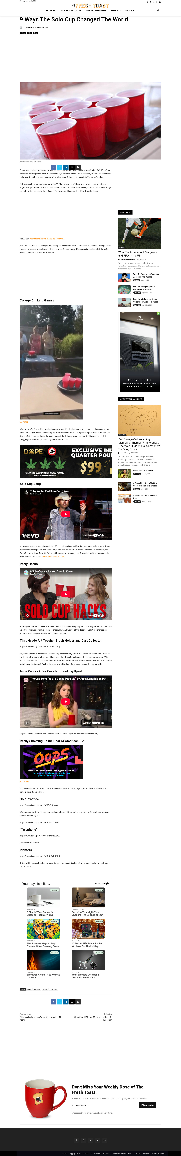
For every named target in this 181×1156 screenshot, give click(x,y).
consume (37, 989)
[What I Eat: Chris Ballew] (124, 473)
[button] (158, 10)
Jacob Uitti (29, 27)
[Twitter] (59, 167)
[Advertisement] (90, 58)
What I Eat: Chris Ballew (143, 471)
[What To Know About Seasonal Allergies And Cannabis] (124, 277)
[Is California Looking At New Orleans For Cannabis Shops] (124, 302)
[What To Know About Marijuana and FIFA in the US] (139, 233)
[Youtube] (104, 1140)
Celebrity (137, 474)
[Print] (78, 167)
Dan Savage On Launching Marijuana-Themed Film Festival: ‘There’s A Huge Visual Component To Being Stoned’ (139, 444)
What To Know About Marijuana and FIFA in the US (137, 254)
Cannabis (137, 292)
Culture (23, 33)
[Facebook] (53, 167)
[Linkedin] (66, 167)
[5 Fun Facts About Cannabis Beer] (124, 498)
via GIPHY (24, 422)
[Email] (72, 167)
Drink (29, 33)
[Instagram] (83, 1140)
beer (29, 989)
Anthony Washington (126, 259)
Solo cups (53, 989)
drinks (45, 989)
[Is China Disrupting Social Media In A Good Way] (124, 289)
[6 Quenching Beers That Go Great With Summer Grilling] (124, 486)
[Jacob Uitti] (21, 27)
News (35, 33)
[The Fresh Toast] (90, 6)
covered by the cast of (52, 556)
